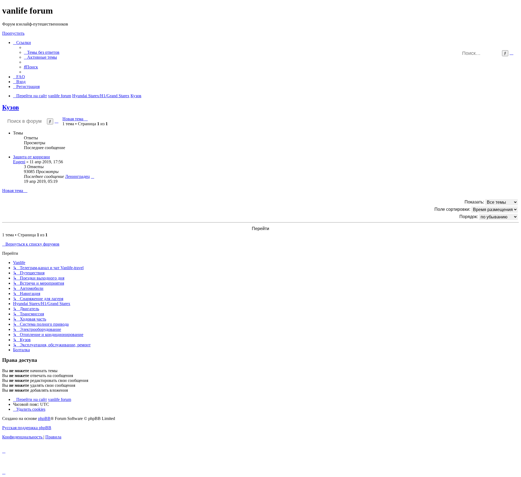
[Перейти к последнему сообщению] (92, 176)
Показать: (475, 201)
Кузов (10, 107)
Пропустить (13, 33)
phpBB (44, 418)
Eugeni (19, 161)
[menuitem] (41, 52)
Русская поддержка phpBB (26, 427)
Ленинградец (77, 176)
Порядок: (469, 216)
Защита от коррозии (31, 157)
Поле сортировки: (452, 209)
